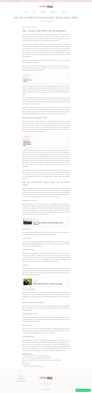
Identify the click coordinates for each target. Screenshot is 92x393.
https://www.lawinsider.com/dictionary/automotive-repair (36, 356)
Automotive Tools (27, 362)
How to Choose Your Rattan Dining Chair (32, 365)
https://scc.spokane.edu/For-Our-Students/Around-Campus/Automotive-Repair (42, 360)
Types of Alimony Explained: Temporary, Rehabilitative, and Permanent (48, 223)
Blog (34, 12)
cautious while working (54, 164)
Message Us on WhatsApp (84, 390)
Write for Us (53, 12)
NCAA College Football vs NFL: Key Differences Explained (48, 284)
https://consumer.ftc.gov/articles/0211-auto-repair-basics (36, 358)
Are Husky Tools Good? (27, 80)
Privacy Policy (21, 378)
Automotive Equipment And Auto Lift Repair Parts (27, 143)
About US (42, 12)
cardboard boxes (48, 48)
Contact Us (64, 12)
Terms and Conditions (21, 381)
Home (26, 12)
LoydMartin (50, 21)
